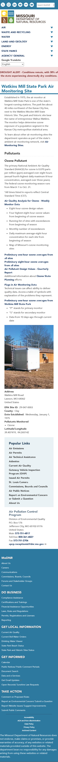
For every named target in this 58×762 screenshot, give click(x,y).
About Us (14, 503)
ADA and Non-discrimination (29, 721)
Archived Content (29, 730)
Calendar (5, 662)
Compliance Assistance (12, 597)
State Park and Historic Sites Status (17, 650)
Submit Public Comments (13, 710)
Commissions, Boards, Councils (15, 576)
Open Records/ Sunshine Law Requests (20, 684)
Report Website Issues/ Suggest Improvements (23, 705)
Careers (5, 567)
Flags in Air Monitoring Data (20, 284)
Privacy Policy (29, 727)
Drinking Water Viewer (12, 641)
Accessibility (29, 717)
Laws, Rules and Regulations (14, 611)
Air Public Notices (19, 491)
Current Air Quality (20, 465)
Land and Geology (14, 41)
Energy (6, 46)
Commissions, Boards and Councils (28, 486)
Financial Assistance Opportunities (17, 606)
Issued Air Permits (19, 478)
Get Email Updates (10, 680)
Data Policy (29, 724)
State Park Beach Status (12, 645)
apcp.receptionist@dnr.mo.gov (26, 544)
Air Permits (15, 452)
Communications (9, 572)
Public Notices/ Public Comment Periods (20, 666)
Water (5, 37)
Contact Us (6, 585)
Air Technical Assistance (22, 457)
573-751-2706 (20, 540)
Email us (32, 5)
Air (3, 27)
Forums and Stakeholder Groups (16, 581)
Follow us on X (3, 5)
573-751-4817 (22, 533)
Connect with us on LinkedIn (14, 5)
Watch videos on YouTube (20, 5)
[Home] (23, 23)
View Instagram (9, 5)
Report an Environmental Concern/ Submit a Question (26, 701)
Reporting (6, 620)
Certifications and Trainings (14, 602)
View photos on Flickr (26, 5)
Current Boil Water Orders (13, 636)
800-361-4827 (25, 537)
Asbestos (14, 461)
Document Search (9, 671)
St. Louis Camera (18, 482)
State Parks (9, 51)
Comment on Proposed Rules (15, 696)
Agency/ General (13, 55)
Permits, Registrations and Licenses (18, 615)
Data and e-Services (10, 675)
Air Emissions (16, 448)
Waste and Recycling (15, 32)
